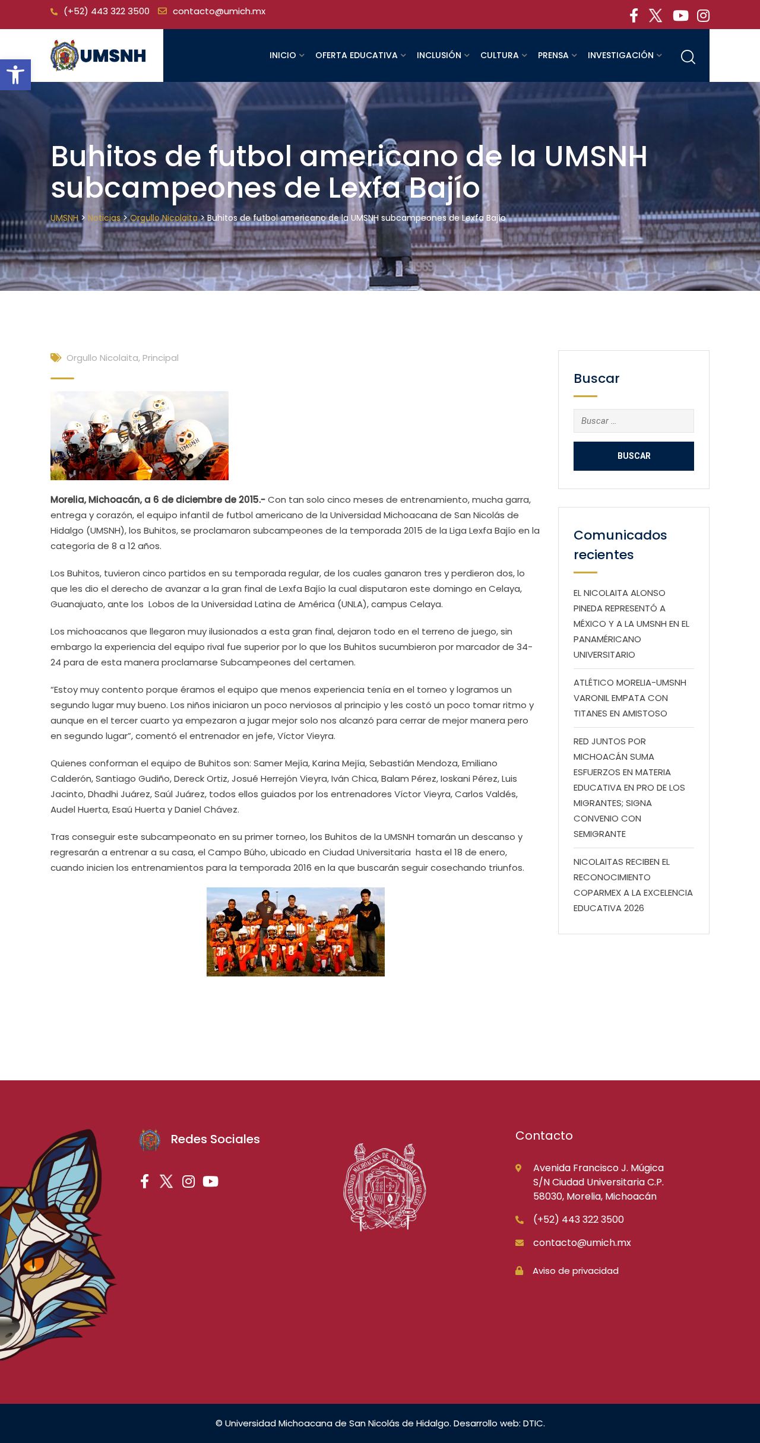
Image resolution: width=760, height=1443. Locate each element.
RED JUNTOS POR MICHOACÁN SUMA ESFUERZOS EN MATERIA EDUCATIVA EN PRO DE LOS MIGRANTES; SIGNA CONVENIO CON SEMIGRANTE (629, 787)
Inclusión (439, 55)
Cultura (499, 55)
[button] (15, 74)
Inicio (283, 55)
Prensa (553, 55)
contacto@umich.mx (219, 11)
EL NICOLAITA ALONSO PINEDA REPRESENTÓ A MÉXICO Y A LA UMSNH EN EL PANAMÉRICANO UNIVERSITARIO (631, 623)
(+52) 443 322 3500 (107, 11)
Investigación (621, 55)
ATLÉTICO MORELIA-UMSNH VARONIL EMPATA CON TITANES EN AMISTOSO (630, 697)
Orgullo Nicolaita (102, 357)
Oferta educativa (356, 55)
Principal (160, 357)
